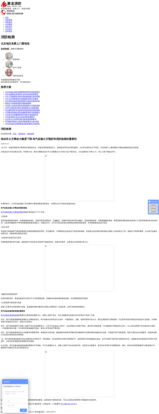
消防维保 (8, 22)
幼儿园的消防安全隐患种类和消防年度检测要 (22, 110)
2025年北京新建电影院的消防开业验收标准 (21, 115)
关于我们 (8, 29)
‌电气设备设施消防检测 (9, 315)
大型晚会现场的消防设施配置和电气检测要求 (22, 112)
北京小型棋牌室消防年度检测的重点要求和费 (22, 96)
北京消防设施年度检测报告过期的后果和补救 (22, 101)
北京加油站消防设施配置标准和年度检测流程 (22, 92)
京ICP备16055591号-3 (69, 404)
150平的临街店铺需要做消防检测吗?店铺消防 (22, 124)
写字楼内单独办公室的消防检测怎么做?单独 (22, 121)
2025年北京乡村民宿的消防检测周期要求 (20, 119)
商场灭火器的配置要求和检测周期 (18, 103)
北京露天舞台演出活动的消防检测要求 (20, 117)
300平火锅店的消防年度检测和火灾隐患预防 (22, 108)
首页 (7, 17)
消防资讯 (8, 27)
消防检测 (8, 20)
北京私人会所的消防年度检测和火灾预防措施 (22, 106)
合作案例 (8, 24)
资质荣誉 (8, 31)
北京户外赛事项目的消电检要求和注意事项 (21, 99)
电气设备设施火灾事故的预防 (12, 212)
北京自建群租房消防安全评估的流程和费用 (21, 94)
